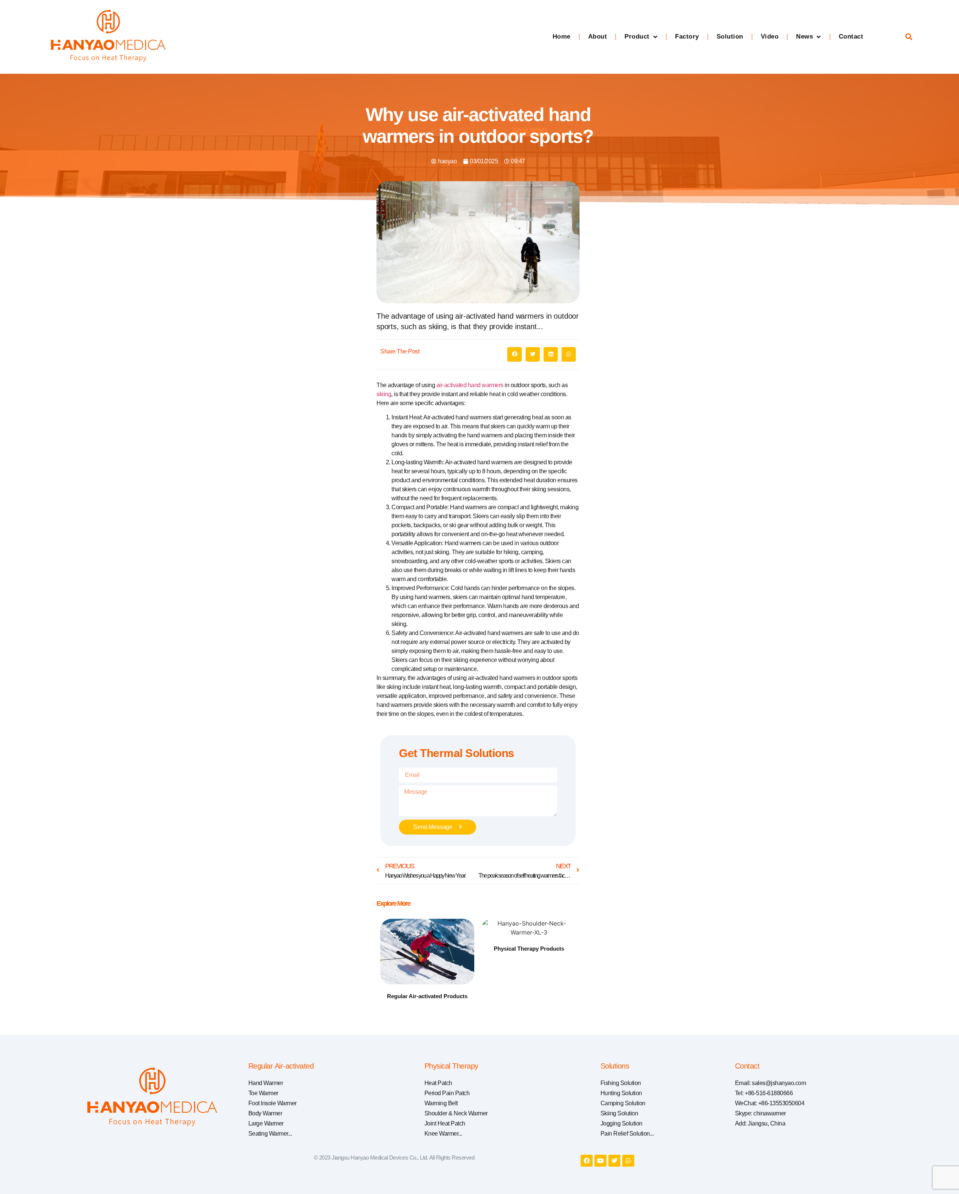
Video (770, 36)
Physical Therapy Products (529, 948)
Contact (851, 36)
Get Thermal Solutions (456, 753)
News (804, 36)
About (597, 36)
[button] (908, 37)
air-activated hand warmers (469, 385)
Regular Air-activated (281, 1066)
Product (637, 36)
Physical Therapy (451, 1066)
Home (562, 36)
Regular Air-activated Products (427, 996)
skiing (383, 394)
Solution (730, 36)
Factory (687, 36)
